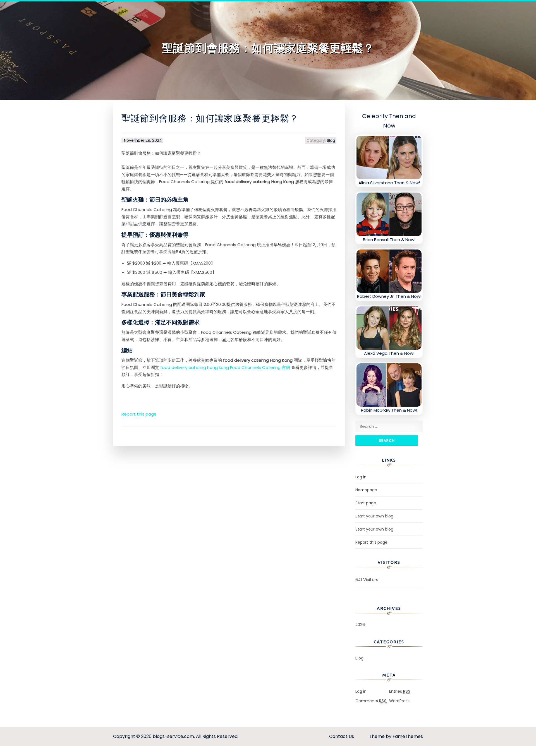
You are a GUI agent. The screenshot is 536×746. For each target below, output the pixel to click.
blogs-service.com (173, 736)
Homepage (366, 490)
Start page (365, 503)
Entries (400, 691)
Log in (361, 477)
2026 (360, 624)
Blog (331, 140)
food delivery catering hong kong (194, 367)
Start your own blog (374, 516)
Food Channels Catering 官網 (260, 367)
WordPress (399, 701)
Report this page (139, 414)
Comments (371, 701)
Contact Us (341, 736)
